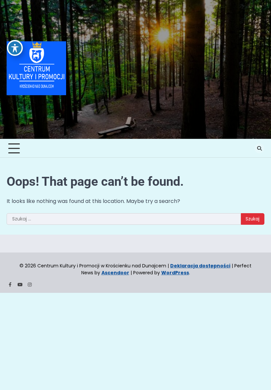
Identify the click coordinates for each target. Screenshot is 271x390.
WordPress (175, 272)
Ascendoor (115, 272)
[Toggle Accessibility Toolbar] (15, 48)
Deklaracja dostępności (200, 265)
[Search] (259, 148)
